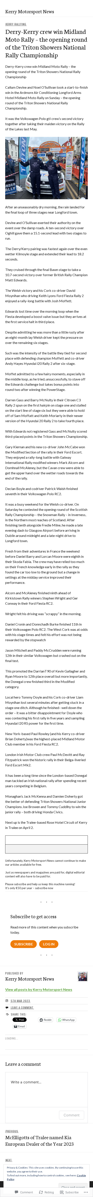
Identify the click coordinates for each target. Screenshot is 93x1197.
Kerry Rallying (16, 24)
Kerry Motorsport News (29, 11)
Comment (72, 1115)
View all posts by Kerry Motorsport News (38, 989)
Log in (49, 944)
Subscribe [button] (23, 944)
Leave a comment (22, 1007)
